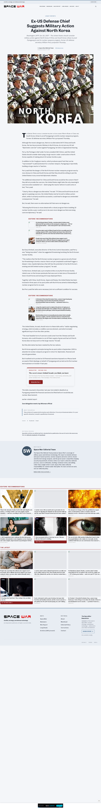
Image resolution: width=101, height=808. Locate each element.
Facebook (31, 420)
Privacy (84, 642)
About (77, 6)
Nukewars (49, 6)
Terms (90, 642)
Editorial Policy (65, 625)
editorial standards (32, 435)
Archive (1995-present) (47, 630)
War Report (57, 6)
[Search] (95, 6)
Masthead (64, 622)
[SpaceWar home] (14, 6)
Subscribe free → (36, 382)
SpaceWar (42, 6)
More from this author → (42, 471)
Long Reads (65, 6)
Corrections (65, 627)
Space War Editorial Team (46, 48)
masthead (42, 435)
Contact (63, 630)
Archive (72, 6)
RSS (91, 635)
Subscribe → (88, 631)
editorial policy (43, 468)
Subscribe (93, 1)
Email (37, 420)
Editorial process (59, 48)
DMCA (95, 642)
